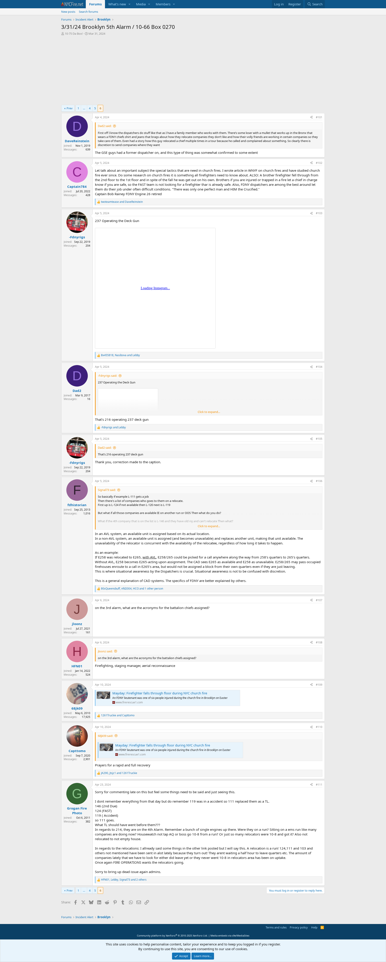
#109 (319, 685)
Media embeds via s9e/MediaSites (229, 935)
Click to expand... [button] (209, 412)
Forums (95, 4)
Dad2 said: (104, 126)
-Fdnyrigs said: (107, 376)
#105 (319, 439)
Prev (70, 108)
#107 (319, 600)
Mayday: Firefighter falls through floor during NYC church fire (159, 693)
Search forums (88, 12)
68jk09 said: (105, 736)
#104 (319, 367)
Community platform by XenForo (172, 935)
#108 (319, 642)
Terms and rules (276, 927)
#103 (319, 213)
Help (314, 927)
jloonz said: (105, 651)
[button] (129, 4)
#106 (319, 481)
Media (141, 4)
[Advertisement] (193, 71)
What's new (117, 4)
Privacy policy (299, 927)
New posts (68, 12)
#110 (319, 727)
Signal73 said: (107, 490)
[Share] (311, 117)
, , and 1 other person (132, 588)
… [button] (84, 108)
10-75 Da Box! (74, 34)
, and (120, 355)
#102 (319, 163)
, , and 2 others (124, 880)
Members (163, 4)
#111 (319, 785)
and (122, 202)
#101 (319, 117)
